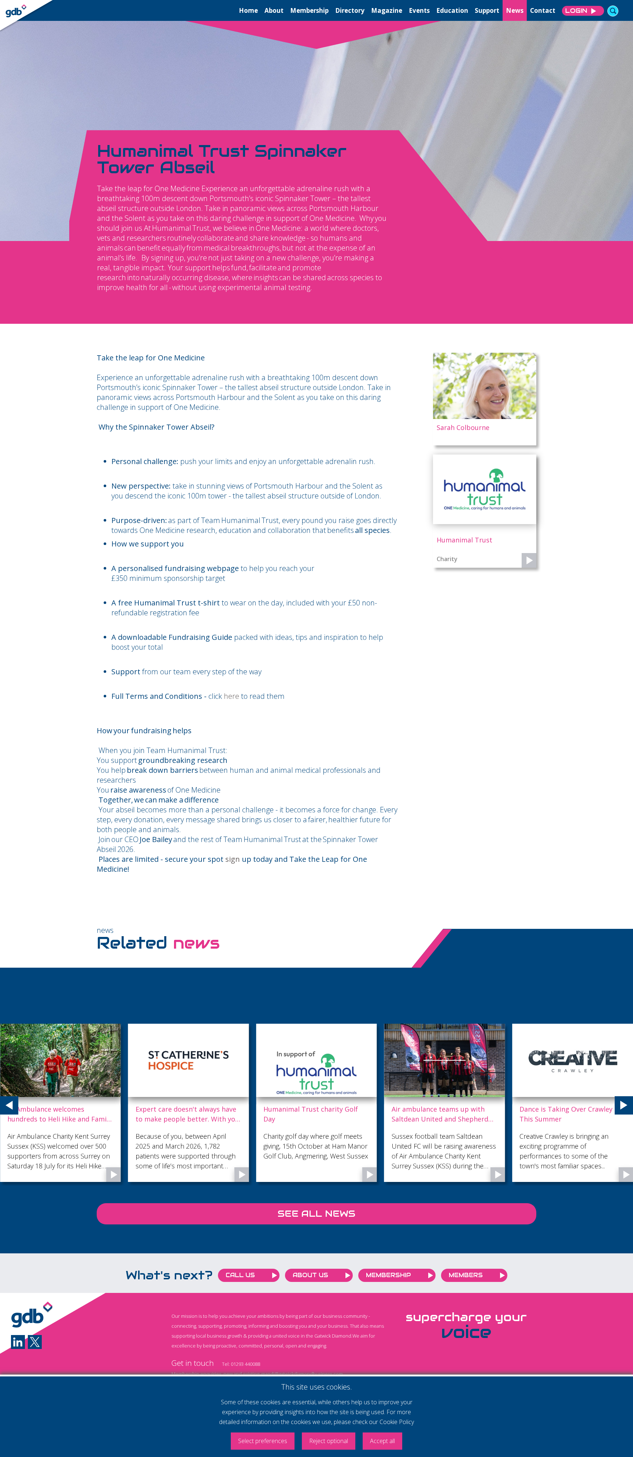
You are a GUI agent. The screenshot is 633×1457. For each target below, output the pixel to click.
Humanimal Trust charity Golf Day (310, 1114)
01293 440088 (245, 1364)
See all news (316, 1213)
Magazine (386, 10)
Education (452, 10)
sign (232, 859)
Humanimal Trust (464, 539)
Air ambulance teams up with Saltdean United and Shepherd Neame (440, 1114)
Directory (349, 10)
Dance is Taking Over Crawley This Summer (565, 1114)
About (274, 10)
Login (576, 11)
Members (466, 1275)
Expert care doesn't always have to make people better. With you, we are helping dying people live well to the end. (188, 1114)
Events (419, 10)
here (231, 696)
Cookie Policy (397, 1422)
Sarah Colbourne (463, 427)
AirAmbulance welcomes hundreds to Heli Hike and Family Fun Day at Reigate (59, 1114)
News (514, 10)
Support (487, 10)
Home (248, 10)
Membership (309, 10)
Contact (542, 10)
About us (310, 1275)
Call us (240, 1275)
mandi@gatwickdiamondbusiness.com (302, 1374)
